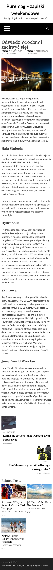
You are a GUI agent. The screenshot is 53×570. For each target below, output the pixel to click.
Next (46, 461)
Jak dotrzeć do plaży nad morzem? (39, 504)
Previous (9, 432)
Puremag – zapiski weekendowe (25, 9)
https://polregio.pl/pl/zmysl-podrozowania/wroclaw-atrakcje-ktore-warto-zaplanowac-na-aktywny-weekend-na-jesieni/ (25, 137)
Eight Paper (24, 565)
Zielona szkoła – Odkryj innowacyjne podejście (12, 539)
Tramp (13, 54)
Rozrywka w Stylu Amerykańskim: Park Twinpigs (13, 505)
